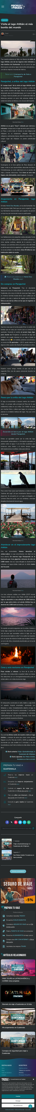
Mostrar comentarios (18, 871)
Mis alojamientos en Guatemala (13, 1027)
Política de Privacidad (19, 1109)
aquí (16, 777)
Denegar (18, 1101)
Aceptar (18, 1096)
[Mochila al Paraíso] (18, 6)
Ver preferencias (18, 1105)
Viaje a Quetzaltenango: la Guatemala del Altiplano (21, 845)
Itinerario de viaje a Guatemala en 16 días (17, 1004)
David (6, 33)
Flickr (22, 122)
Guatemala (5, 20)
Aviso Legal (28, 1109)
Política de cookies (9, 1109)
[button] (33, 1079)
